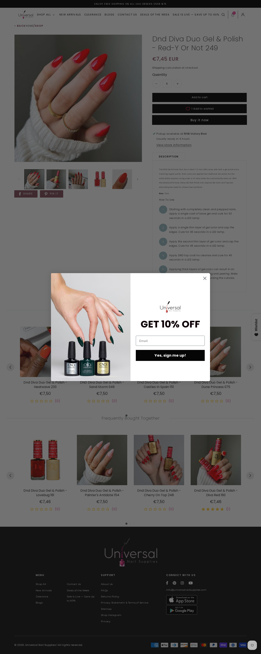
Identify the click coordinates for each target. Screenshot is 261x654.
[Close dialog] (204, 278)
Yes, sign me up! (170, 355)
